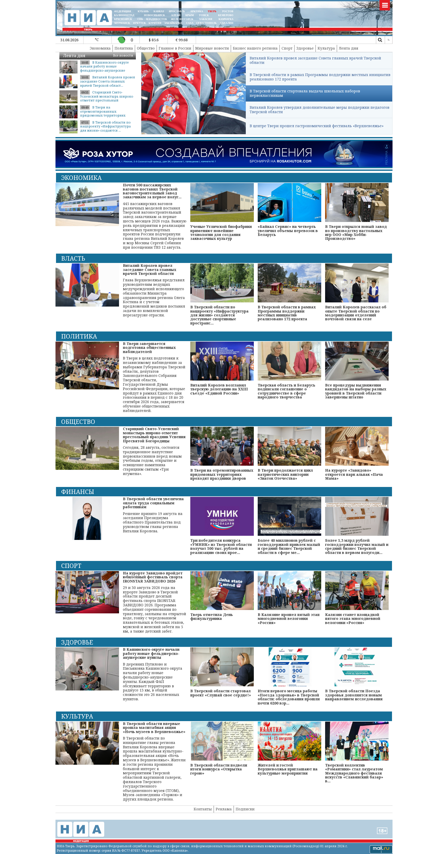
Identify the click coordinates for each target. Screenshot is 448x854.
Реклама (224, 808)
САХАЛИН (226, 23)
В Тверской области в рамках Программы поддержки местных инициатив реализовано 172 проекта (320, 77)
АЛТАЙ (175, 15)
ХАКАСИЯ (205, 19)
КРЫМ (189, 15)
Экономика (100, 48)
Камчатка (225, 19)
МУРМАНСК (122, 23)
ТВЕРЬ (212, 11)
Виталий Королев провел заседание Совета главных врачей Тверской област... (107, 81)
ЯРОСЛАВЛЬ (177, 11)
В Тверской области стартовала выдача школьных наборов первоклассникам (305, 93)
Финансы (77, 491)
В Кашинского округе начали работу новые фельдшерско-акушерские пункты (104, 68)
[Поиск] (380, 40)
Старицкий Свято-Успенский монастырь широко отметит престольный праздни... (106, 98)
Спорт (287, 48)
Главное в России (175, 48)
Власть (73, 258)
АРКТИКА (196, 11)
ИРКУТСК (139, 23)
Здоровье (305, 48)
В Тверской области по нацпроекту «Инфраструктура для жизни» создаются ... (105, 126)
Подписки (245, 808)
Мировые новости (212, 48)
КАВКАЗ (158, 11)
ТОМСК (204, 15)
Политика (124, 48)
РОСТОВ (227, 11)
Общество (146, 48)
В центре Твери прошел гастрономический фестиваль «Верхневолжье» (316, 125)
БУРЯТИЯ (155, 23)
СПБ (140, 19)
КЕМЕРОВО (225, 15)
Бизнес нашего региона (255, 48)
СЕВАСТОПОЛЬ (206, 23)
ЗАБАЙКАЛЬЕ (173, 23)
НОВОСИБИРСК (154, 15)
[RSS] (389, 40)
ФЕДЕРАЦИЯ (122, 11)
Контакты (203, 808)
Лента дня (348, 48)
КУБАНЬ (143, 11)
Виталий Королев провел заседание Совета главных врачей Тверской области (315, 60)
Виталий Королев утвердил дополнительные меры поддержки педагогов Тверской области (319, 109)
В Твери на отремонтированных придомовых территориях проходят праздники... (102, 113)
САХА (189, 23)
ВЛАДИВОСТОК (156, 19)
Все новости (123, 55)
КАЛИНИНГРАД (124, 15)
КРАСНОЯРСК (123, 19)
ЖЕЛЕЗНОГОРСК (182, 19)
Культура (326, 48)
